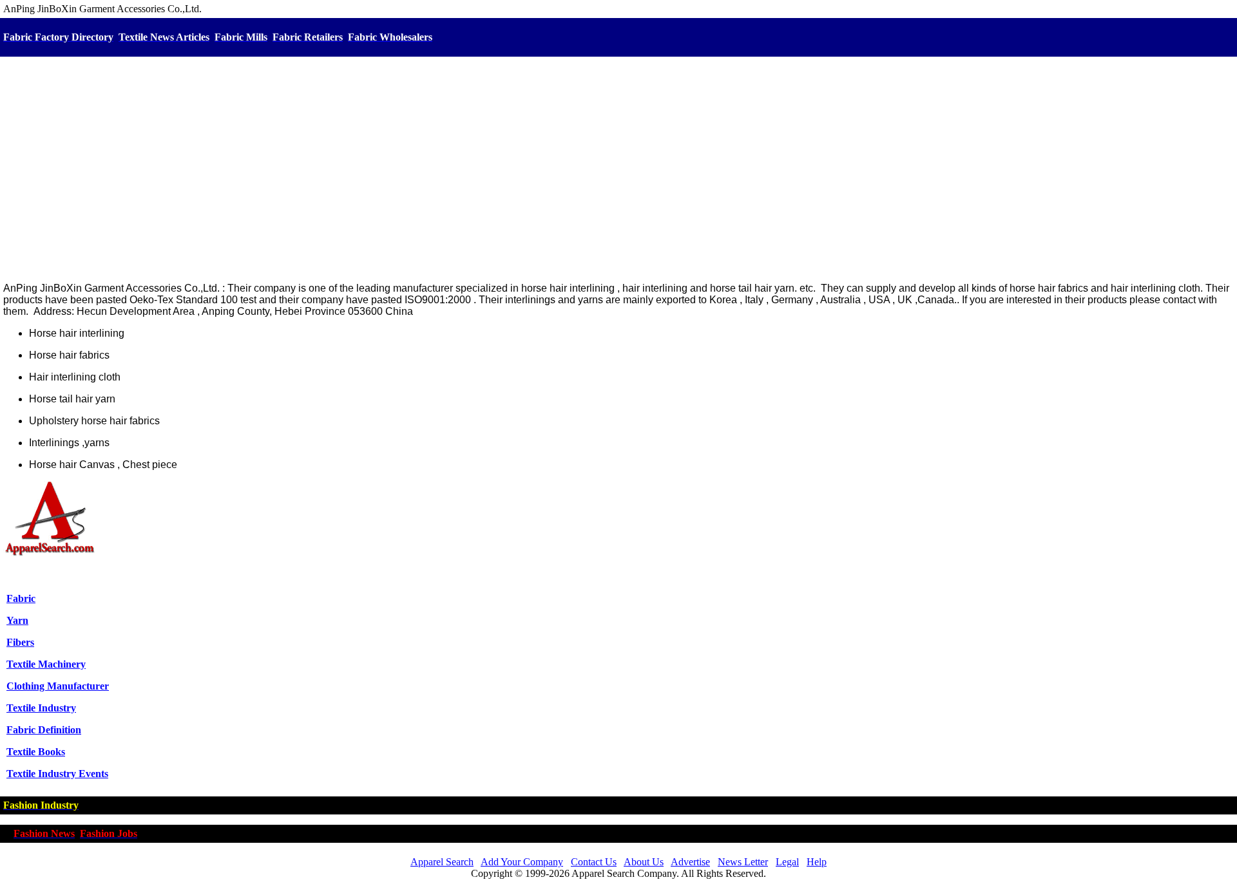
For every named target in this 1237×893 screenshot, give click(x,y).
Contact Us (594, 861)
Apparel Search (442, 861)
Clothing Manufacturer (57, 686)
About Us (644, 861)
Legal (787, 861)
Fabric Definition (43, 729)
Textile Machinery (46, 664)
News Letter (743, 861)
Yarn (17, 620)
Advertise (690, 861)
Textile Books (35, 751)
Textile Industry (41, 707)
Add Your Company (522, 861)
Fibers (20, 642)
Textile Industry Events (57, 773)
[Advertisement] (618, 170)
